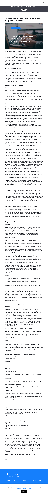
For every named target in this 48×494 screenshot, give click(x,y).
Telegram (34, 482)
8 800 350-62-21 (24, 482)
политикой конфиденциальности (24, 488)
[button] (43, 2)
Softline (20, 476)
